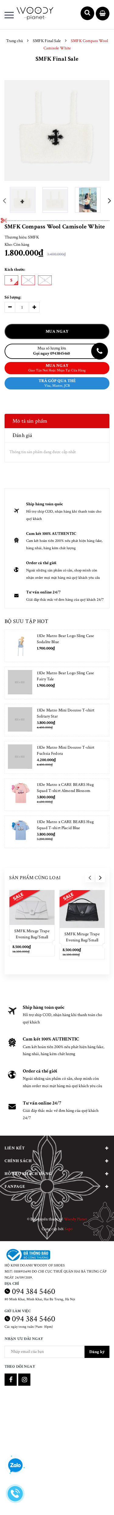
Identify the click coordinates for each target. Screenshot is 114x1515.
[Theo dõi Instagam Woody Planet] (24, 1380)
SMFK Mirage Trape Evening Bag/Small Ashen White (31, 937)
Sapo (68, 1229)
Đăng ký (97, 1352)
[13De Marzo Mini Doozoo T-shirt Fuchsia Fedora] (20, 757)
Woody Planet (75, 1219)
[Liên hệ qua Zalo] (15, 1465)
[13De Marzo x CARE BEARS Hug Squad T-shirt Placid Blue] (20, 832)
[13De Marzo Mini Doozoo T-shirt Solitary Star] (20, 720)
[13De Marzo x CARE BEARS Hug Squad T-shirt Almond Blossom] (20, 795)
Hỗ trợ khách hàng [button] (28, 1174)
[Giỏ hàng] (102, 13)
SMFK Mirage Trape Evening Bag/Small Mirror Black (81, 940)
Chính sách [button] (18, 1161)
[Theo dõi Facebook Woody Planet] (11, 1380)
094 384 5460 (33, 1291)
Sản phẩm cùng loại (34, 878)
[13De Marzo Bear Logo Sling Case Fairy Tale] (20, 683)
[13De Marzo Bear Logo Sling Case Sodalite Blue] (20, 646)
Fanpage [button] (15, 1186)
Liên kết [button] (15, 1148)
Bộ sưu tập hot (26, 621)
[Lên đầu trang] (94, 1501)
